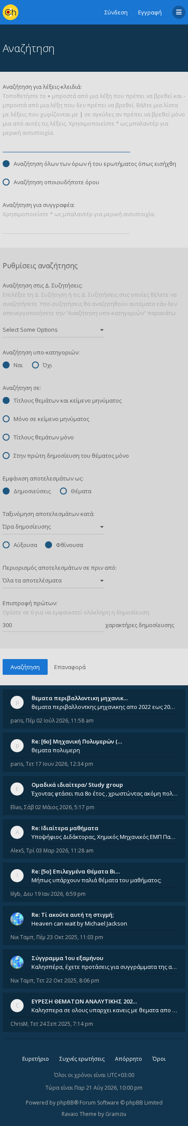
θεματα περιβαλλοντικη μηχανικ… (79, 698)
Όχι (47, 365)
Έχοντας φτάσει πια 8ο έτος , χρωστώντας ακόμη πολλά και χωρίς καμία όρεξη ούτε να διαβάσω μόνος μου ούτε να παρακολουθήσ (104, 793)
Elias (15, 807)
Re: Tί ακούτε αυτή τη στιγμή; (72, 915)
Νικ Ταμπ (22, 937)
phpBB (65, 1102)
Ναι (18, 365)
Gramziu (115, 1114)
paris (16, 720)
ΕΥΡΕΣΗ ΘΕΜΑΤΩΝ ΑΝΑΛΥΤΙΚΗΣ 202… (84, 1001)
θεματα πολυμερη (55, 750)
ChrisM (19, 1024)
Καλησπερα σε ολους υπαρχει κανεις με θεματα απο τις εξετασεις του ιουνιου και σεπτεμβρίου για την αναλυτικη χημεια (104, 1010)
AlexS (17, 850)
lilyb (15, 894)
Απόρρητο (128, 1059)
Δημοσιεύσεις (32, 491)
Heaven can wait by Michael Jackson (79, 923)
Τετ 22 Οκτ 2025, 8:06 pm (67, 980)
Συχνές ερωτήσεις (81, 1059)
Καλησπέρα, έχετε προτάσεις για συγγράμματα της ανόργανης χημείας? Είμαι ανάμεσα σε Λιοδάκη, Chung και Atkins (104, 967)
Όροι (159, 1059)
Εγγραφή (150, 12)
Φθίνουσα (69, 545)
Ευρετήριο (35, 1059)
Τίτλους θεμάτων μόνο (44, 437)
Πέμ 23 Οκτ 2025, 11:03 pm (69, 937)
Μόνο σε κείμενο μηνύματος (51, 419)
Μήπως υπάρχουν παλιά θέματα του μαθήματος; (96, 880)
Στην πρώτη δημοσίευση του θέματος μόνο (71, 456)
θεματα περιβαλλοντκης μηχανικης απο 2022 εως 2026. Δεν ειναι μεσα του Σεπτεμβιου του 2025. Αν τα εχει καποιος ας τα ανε (104, 707)
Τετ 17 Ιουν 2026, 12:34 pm (59, 764)
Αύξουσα (25, 545)
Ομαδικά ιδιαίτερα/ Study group (77, 785)
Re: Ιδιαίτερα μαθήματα (64, 828)
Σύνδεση (116, 12)
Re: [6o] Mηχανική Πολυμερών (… (76, 741)
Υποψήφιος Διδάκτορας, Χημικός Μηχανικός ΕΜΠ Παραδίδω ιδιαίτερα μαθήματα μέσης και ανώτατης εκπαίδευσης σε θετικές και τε (104, 837)
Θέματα (81, 491)
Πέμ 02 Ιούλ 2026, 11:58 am (60, 720)
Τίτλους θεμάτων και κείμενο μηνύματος (68, 400)
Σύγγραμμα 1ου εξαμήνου (67, 958)
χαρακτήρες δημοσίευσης (139, 625)
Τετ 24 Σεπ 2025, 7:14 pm (61, 1024)
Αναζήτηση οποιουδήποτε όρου (56, 182)
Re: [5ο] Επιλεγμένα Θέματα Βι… (75, 871)
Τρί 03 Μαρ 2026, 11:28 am (60, 850)
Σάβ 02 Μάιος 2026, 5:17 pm (59, 807)
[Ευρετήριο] (10, 12)
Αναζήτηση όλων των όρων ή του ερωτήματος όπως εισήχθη (95, 164)
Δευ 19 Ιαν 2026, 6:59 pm (54, 894)
